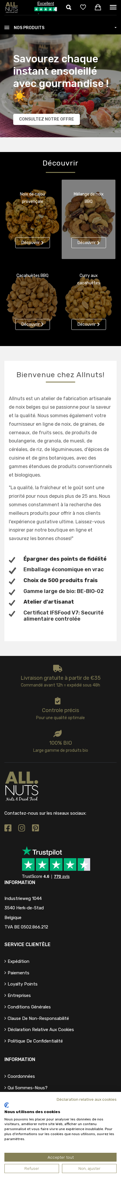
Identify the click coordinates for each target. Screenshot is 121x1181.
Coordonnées (21, 1076)
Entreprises (19, 995)
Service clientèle (27, 944)
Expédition (18, 961)
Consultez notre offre (46, 119)
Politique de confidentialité (35, 1041)
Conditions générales (29, 1007)
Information (19, 1059)
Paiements (18, 972)
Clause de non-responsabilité (38, 1018)
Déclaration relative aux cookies (41, 1029)
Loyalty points (23, 984)
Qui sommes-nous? (28, 1087)
